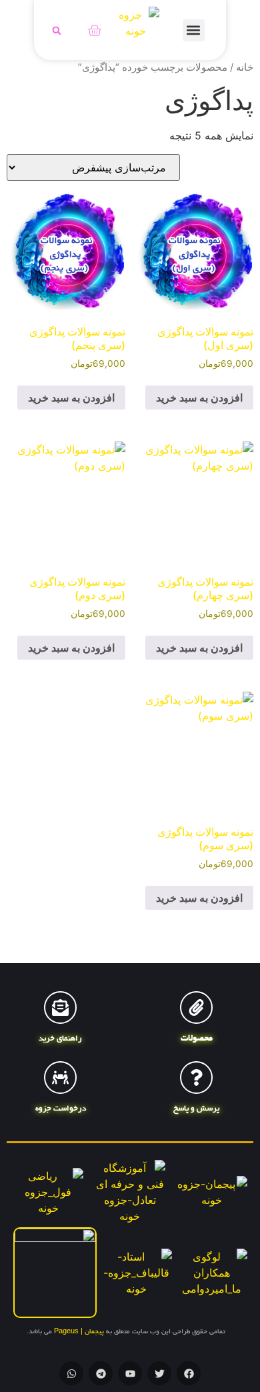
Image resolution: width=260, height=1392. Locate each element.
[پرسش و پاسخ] (196, 1077)
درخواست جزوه (60, 1109)
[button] (194, 30)
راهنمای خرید (60, 1038)
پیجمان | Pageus (79, 1332)
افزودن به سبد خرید (199, 397)
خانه (244, 67)
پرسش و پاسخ (196, 1109)
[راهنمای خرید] (60, 1007)
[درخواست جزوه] (60, 1077)
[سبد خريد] (94, 30)
